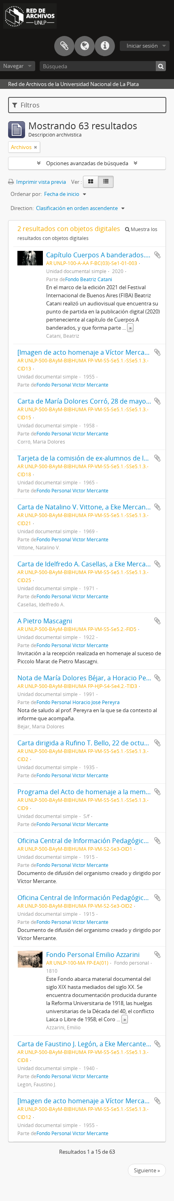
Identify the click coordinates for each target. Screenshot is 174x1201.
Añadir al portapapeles (157, 255)
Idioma (84, 46)
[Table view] (106, 182)
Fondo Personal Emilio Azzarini (93, 954)
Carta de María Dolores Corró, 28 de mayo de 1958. (95, 401)
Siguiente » (147, 1170)
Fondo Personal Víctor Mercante (72, 384)
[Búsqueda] (161, 66)
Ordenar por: (26, 194)
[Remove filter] (35, 147)
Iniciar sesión (142, 45)
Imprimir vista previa (40, 181)
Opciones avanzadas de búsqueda (87, 163)
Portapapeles (64, 46)
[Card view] (90, 182)
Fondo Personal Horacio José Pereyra (78, 702)
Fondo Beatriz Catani (88, 279)
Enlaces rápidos (105, 46)
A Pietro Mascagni (44, 620)
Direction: (22, 208)
